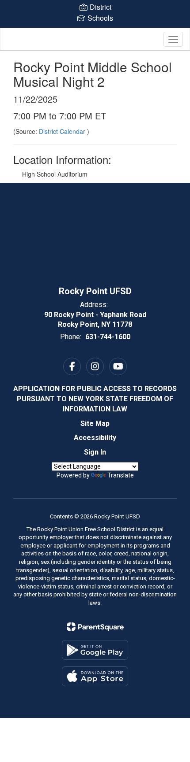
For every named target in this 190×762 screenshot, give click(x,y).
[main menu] (173, 39)
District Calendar (63, 131)
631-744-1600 (107, 337)
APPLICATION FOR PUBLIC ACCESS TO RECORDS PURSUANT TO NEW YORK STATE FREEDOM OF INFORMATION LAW (95, 399)
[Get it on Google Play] (95, 650)
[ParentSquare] (95, 626)
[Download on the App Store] (95, 676)
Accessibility (95, 437)
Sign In (95, 452)
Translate (120, 475)
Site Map (95, 423)
